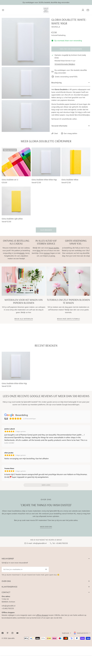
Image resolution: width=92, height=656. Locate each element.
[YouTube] (17, 633)
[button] (87, 10)
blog (38, 250)
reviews (47, 253)
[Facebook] (2, 633)
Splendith (11, 638)
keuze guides (54, 248)
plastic (22, 253)
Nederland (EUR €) (82, 633)
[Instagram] (12, 633)
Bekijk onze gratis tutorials (68, 319)
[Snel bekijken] (26, 173)
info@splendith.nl (40, 543)
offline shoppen (42, 615)
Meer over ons (46, 527)
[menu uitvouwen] (3, 10)
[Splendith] (46, 10)
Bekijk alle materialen (23, 319)
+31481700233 (62, 543)
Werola (55, 27)
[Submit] (46, 569)
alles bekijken (46, 230)
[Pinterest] (7, 633)
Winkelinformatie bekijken (65, 64)
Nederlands (65, 633)
